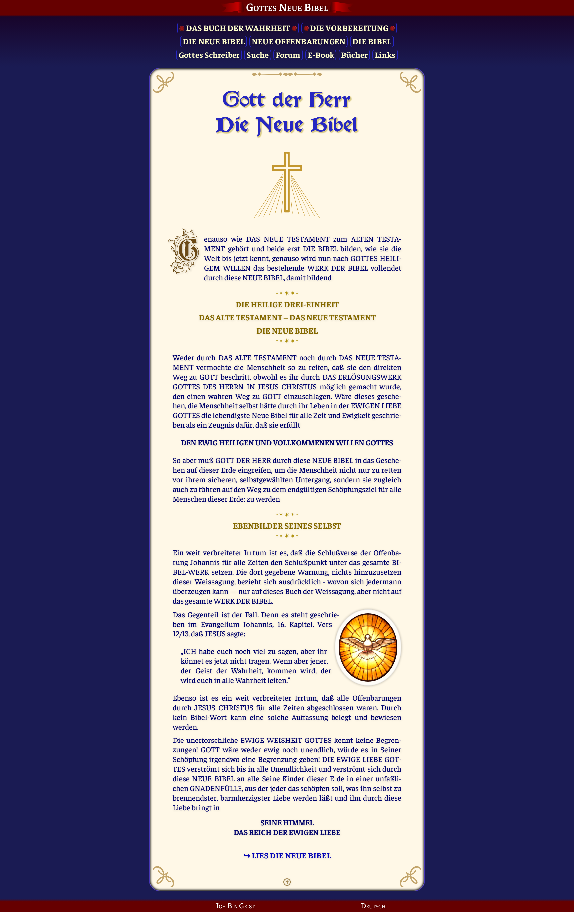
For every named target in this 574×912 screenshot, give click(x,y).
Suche (257, 54)
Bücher (354, 54)
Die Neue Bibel (214, 41)
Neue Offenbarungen (299, 41)
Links (385, 54)
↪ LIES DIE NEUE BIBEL (287, 855)
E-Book (321, 54)
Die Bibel (371, 41)
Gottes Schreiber (209, 54)
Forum (288, 54)
